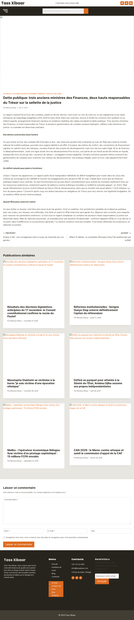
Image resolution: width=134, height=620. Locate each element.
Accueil (55, 564)
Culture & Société (20, 93)
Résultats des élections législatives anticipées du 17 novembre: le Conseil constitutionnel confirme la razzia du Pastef (31, 311)
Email (98, 572)
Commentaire (11, 499)
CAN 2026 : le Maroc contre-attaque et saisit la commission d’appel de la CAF (99, 452)
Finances (41, 93)
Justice (49, 93)
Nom (7, 531)
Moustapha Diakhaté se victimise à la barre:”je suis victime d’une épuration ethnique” (31, 383)
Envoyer (102, 581)
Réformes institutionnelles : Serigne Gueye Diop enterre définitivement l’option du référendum (96, 310)
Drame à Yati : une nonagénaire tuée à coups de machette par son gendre (33, 236)
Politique (58, 93)
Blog (53, 573)
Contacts (55, 577)
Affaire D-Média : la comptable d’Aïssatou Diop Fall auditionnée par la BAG (100, 236)
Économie (32, 93)
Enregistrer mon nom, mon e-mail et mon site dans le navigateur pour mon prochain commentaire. (47, 537)
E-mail (51, 531)
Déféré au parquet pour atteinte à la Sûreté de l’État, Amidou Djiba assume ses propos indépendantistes (98, 383)
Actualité (7, 93)
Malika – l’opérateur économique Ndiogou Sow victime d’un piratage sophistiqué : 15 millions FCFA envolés (33, 453)
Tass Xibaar (13, 3)
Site (93, 531)
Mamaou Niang (11, 108)
